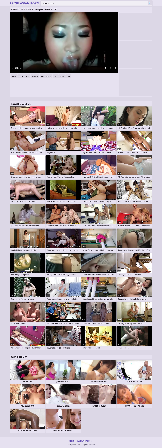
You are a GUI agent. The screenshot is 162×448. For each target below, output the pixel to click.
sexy (27, 76)
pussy (48, 76)
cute (21, 76)
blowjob (35, 76)
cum (62, 76)
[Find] (150, 3)
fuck (56, 76)
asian (14, 76)
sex (42, 76)
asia (68, 76)
